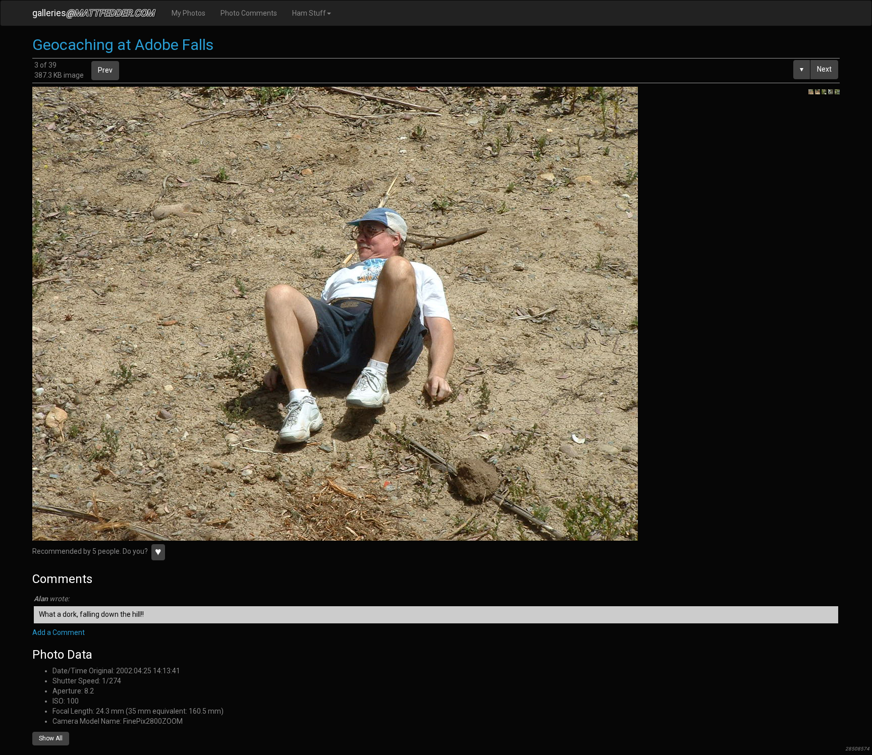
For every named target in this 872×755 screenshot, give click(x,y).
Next (824, 69)
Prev (105, 70)
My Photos (188, 13)
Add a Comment (58, 632)
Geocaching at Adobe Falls (122, 44)
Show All (51, 738)
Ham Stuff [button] (309, 13)
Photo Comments (249, 13)
